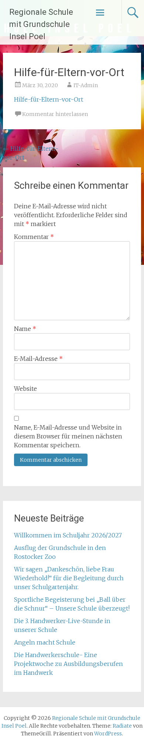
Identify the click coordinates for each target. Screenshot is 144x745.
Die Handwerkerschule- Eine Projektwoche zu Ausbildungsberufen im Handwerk (68, 663)
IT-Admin (85, 85)
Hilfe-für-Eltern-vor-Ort (48, 99)
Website (25, 388)
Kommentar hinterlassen (55, 114)
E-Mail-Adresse (38, 358)
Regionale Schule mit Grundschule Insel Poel (41, 24)
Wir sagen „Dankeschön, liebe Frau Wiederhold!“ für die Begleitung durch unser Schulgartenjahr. (69, 578)
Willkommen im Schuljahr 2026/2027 (68, 535)
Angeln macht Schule (44, 642)
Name (25, 328)
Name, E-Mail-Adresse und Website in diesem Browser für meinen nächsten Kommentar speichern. (68, 436)
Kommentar (34, 236)
